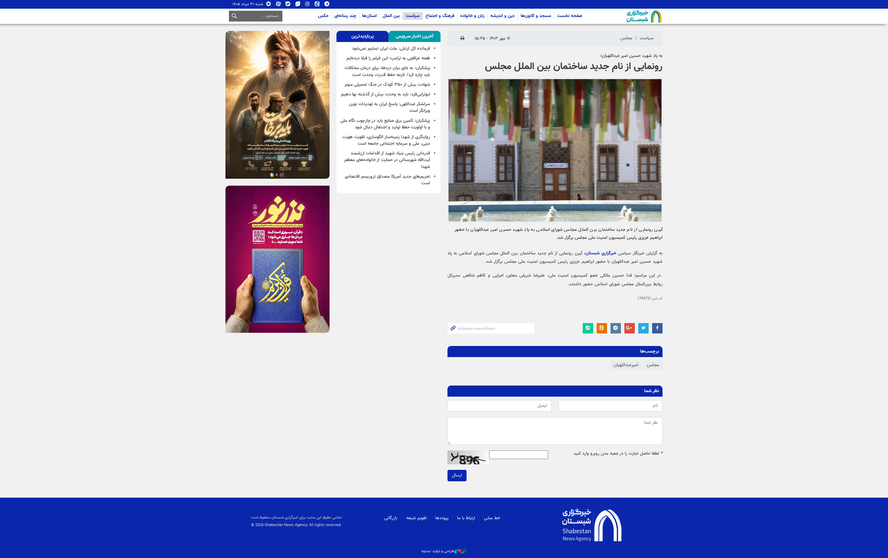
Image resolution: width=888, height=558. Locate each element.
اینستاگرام (307, 5)
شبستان (624, 16)
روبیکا (269, 5)
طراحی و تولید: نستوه (437, 551)
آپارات (278, 5)
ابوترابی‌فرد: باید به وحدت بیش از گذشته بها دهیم (385, 94)
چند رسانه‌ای (345, 15)
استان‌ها (369, 15)
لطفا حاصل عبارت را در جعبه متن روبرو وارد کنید (618, 453)
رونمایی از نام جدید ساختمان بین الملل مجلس (574, 66)
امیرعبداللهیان (626, 365)
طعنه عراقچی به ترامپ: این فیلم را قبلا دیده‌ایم (388, 58)
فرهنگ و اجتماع (440, 15)
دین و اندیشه (502, 15)
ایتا (317, 5)
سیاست (413, 15)
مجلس (626, 38)
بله (288, 5)
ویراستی (298, 5)
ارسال (457, 475)
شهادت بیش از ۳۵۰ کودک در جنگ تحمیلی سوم (387, 84)
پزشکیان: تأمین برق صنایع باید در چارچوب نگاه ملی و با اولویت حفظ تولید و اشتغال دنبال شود (385, 124)
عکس (323, 15)
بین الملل (391, 15)
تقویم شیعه (416, 518)
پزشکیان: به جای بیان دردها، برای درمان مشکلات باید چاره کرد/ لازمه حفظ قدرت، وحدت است (387, 71)
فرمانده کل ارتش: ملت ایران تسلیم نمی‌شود (391, 48)
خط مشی (492, 518)
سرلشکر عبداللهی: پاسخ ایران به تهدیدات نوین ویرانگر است (389, 107)
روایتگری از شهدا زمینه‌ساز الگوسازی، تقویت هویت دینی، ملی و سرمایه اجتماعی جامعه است (386, 140)
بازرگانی (391, 518)
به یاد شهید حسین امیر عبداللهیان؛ (631, 55)
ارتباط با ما (466, 518)
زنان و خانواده (472, 15)
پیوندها (442, 518)
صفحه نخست (569, 15)
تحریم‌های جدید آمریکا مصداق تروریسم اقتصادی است (387, 180)
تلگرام (327, 5)
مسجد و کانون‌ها (536, 15)
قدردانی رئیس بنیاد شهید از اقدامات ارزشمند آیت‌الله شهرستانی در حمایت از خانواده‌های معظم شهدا (387, 160)
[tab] (414, 36)
